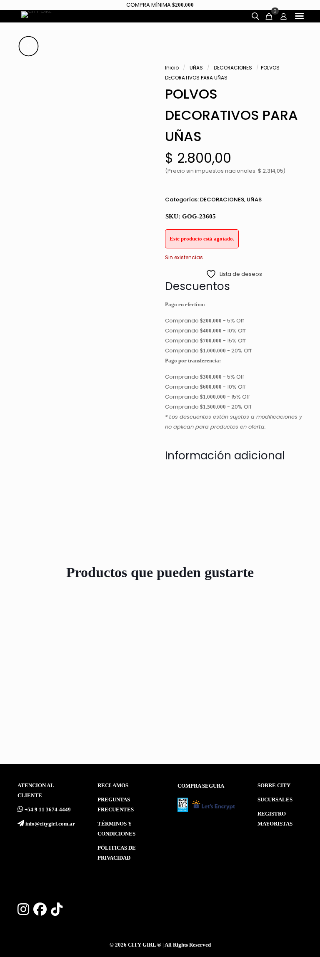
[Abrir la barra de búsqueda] (255, 16)
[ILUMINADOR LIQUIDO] (121, 649)
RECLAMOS (113, 785)
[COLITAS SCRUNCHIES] (277, 649)
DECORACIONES (233, 67)
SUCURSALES (275, 800)
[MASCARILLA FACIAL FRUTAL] (43, 649)
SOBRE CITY (274, 785)
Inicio (172, 67)
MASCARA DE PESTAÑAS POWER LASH (195, 706)
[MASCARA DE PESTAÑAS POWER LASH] (199, 649)
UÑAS (196, 67)
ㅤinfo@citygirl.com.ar (50, 824)
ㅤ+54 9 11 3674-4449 (48, 810)
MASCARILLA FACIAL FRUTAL (39, 706)
